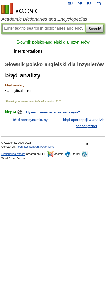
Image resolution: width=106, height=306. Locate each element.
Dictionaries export (13, 153)
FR (98, 4)
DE (79, 4)
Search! (95, 29)
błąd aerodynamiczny (30, 120)
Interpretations (28, 51)
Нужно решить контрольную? (53, 112)
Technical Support (27, 146)
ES (89, 4)
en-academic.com (19, 8)
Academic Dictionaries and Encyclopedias (44, 19)
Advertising (47, 146)
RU (70, 4)
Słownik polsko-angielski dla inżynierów (53, 42)
